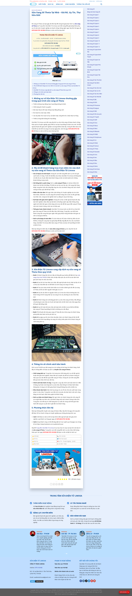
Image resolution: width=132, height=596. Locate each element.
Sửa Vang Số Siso (92, 123)
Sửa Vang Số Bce (92, 163)
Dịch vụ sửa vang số (37, 10)
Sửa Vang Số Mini (92, 128)
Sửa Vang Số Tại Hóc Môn (94, 94)
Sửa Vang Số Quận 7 (93, 32)
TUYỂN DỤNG (99, 1)
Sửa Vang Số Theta (92, 149)
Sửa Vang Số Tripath (93, 117)
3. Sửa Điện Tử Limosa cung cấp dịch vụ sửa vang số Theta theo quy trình (51, 90)
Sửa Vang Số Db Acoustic (94, 114)
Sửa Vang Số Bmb (92, 166)
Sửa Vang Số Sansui (93, 146)
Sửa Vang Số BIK (92, 111)
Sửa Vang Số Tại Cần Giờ (94, 88)
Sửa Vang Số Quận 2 (93, 18)
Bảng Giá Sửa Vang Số (93, 12)
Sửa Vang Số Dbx (92, 172)
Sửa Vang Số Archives (93, 169)
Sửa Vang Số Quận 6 (93, 29)
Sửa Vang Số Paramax (93, 105)
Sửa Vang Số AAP (92, 120)
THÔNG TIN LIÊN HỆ (83, 4)
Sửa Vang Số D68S (92, 134)
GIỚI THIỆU (42, 4)
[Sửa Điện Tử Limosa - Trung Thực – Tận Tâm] (33, 4)
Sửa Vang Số (90, 9)
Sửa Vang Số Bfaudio (93, 131)
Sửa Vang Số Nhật (92, 143)
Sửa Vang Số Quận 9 (93, 38)
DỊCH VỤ (50, 4)
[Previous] (4, 542)
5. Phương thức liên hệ (38, 94)
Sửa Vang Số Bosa (92, 125)
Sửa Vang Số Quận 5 (93, 26)
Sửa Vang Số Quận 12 (93, 47)
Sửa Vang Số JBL (92, 99)
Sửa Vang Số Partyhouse (94, 137)
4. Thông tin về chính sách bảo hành (41, 92)
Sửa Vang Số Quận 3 (93, 20)
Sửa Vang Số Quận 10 (93, 41)
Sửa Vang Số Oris (92, 154)
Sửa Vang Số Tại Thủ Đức (94, 80)
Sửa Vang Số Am (92, 157)
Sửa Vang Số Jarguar (93, 108)
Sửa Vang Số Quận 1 (93, 15)
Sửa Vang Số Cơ (91, 140)
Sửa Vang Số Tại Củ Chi (93, 91)
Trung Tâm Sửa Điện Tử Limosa (45, 428)
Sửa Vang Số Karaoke (93, 152)
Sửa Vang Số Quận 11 (93, 44)
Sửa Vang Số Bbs (92, 160)
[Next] (127, 542)
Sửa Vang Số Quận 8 (93, 35)
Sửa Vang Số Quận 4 (93, 23)
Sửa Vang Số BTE (92, 102)
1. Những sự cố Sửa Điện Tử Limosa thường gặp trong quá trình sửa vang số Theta (54, 84)
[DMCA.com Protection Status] (37, 581)
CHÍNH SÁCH (92, 1)
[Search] (101, 4)
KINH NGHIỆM (70, 4)
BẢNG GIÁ (59, 4)
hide (59, 80)
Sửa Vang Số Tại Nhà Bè (94, 96)
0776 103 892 (38, 567)
